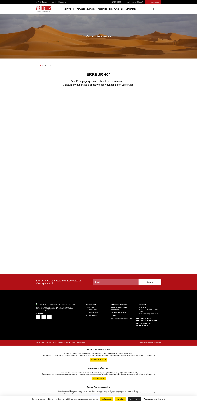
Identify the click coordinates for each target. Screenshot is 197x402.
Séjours (114, 315)
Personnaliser (134, 399)
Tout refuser (120, 399)
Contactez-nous (154, 2)
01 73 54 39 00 (116, 2)
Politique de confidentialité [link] (154, 399)
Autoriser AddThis (98, 378)
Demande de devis (48, 2)
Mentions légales (40, 342)
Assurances (90, 307)
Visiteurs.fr (142, 342)
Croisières (115, 310)
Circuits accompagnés (119, 307)
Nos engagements (144, 323)
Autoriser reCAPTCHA (98, 360)
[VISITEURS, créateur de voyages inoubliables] (43, 9)
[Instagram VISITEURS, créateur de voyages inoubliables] (43, 317)
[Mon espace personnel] (157, 8)
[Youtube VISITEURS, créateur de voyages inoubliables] (49, 317)
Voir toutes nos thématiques (121, 318)
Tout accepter (106, 399)
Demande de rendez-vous (146, 321)
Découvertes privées (118, 312)
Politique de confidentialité (79, 342)
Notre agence (62, 2)
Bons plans (114, 9)
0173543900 (142, 307)
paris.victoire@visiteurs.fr (135, 2)
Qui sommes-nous (92, 312)
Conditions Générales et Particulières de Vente (58, 342)
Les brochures (91, 310)
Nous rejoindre (91, 315)
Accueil (38, 66)
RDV (37, 2)
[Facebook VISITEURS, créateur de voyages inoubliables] (37, 317)
